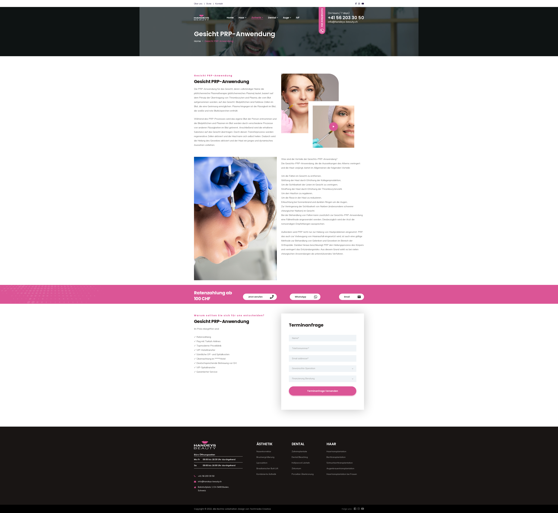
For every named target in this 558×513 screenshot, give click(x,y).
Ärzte (208, 3)
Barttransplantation (336, 457)
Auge (286, 17)
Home (230, 17)
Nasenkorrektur (263, 451)
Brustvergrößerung (265, 457)
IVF (297, 17)
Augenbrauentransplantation (340, 468)
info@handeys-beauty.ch (343, 21)
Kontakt (219, 3)
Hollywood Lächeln (301, 462)
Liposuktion (261, 462)
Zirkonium (296, 468)
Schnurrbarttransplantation (340, 462)
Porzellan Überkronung (303, 474)
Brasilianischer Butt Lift (267, 468)
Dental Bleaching (300, 457)
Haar (241, 17)
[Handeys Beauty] (201, 17)
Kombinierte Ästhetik (266, 474)
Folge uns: (347, 508)
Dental (272, 17)
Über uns (198, 3)
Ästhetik (256, 17)
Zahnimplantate (299, 451)
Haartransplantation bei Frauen (342, 474)
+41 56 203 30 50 (346, 18)
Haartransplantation (336, 451)
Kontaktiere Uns (322, 17)
